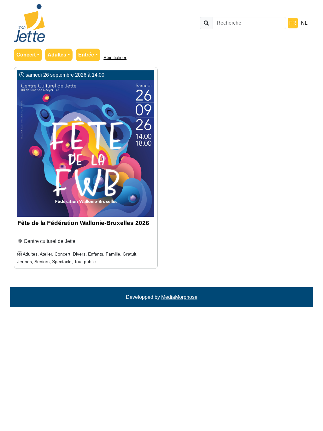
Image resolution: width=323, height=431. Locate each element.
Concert (26, 54)
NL (304, 23)
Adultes (57, 54)
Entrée (86, 54)
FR (292, 23)
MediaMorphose (179, 297)
